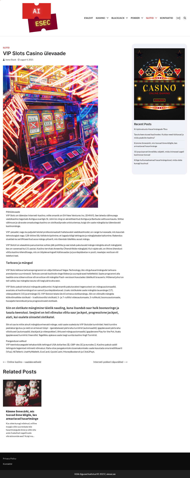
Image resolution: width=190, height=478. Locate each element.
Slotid (150, 18)
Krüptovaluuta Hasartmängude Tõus (150, 129)
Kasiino (100, 18)
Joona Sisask (10, 60)
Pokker (135, 18)
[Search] (185, 18)
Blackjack (117, 18)
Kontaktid (166, 18)
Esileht (88, 18)
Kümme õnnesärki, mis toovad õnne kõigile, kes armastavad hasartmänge (22, 415)
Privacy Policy (9, 458)
